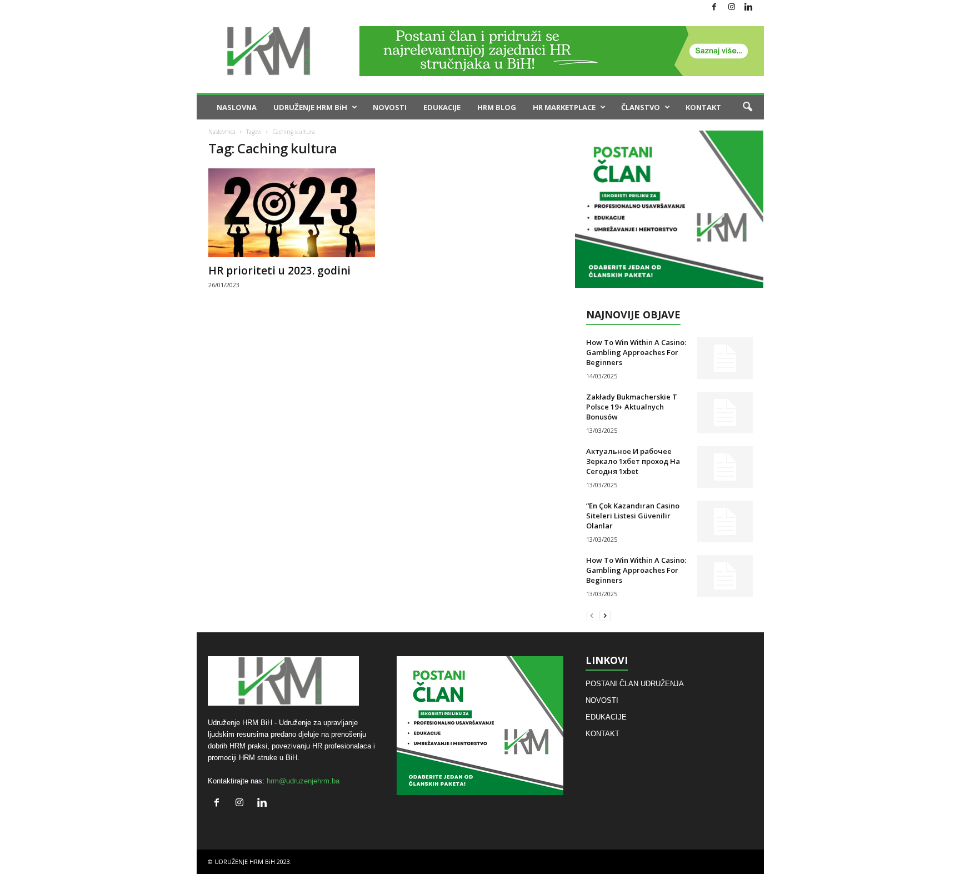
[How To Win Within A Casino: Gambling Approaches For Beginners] (725, 358)
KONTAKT (703, 107)
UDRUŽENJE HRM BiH (310, 107)
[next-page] (605, 615)
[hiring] (669, 209)
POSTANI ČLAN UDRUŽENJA (635, 684)
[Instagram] (731, 7)
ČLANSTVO (640, 107)
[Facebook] (714, 7)
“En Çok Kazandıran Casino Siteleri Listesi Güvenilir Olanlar (632, 516)
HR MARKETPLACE (564, 107)
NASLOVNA (237, 107)
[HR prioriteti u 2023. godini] (291, 212)
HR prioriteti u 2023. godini (279, 270)
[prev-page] (591, 615)
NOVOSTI (390, 107)
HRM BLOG (496, 107)
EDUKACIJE (442, 107)
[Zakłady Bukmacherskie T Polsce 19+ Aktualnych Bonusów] (725, 412)
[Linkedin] (749, 7)
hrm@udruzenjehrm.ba (303, 781)
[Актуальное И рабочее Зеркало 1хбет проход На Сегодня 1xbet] (725, 467)
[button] (747, 107)
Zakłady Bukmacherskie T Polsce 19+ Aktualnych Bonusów (631, 407)
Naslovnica (222, 132)
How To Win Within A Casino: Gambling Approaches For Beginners (636, 352)
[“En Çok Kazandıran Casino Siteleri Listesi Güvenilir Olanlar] (725, 521)
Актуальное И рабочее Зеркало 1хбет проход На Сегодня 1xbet (633, 461)
